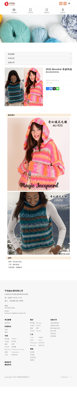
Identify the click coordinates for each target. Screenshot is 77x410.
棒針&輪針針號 (55, 328)
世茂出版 (33, 357)
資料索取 (53, 336)
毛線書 (32, 352)
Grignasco (15, 352)
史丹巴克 (41, 342)
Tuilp (32, 337)
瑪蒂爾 (14, 347)
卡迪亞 (7, 341)
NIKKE (7, 347)
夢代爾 (7, 339)
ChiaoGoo (33, 342)
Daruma (7, 349)
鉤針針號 (53, 331)
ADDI (32, 340)
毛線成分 (53, 333)
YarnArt (38, 331)
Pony (40, 340)
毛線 (6, 329)
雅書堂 (32, 360)
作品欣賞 (11, 58)
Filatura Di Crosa (18, 349)
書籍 (6, 332)
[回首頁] (9, 3)
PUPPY (14, 339)
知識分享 (11, 62)
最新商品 (8, 323)
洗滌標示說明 (54, 325)
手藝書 (32, 354)
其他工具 (41, 345)
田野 (13, 344)
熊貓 (6, 352)
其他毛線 (14, 354)
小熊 (6, 354)
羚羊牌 (14, 341)
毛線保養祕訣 (54, 323)
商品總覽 (11, 54)
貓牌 (6, 344)
